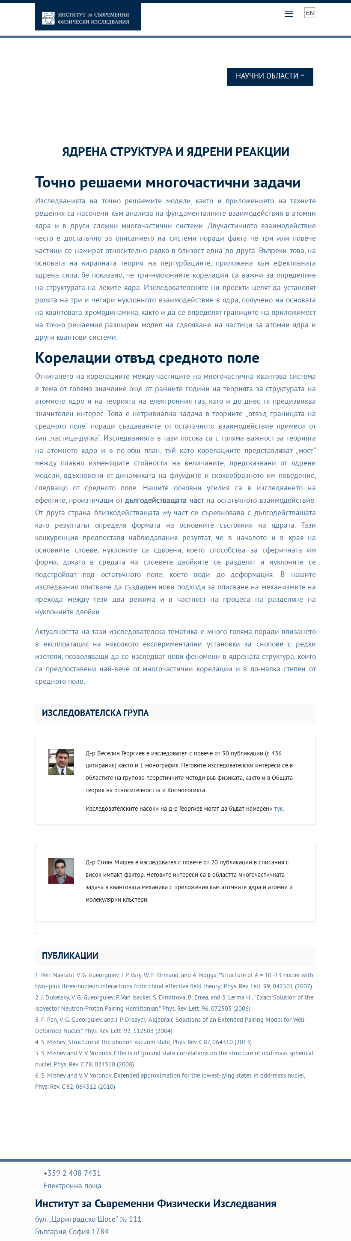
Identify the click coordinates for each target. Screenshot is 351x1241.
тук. (279, 809)
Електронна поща (72, 1186)
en (310, 13)
